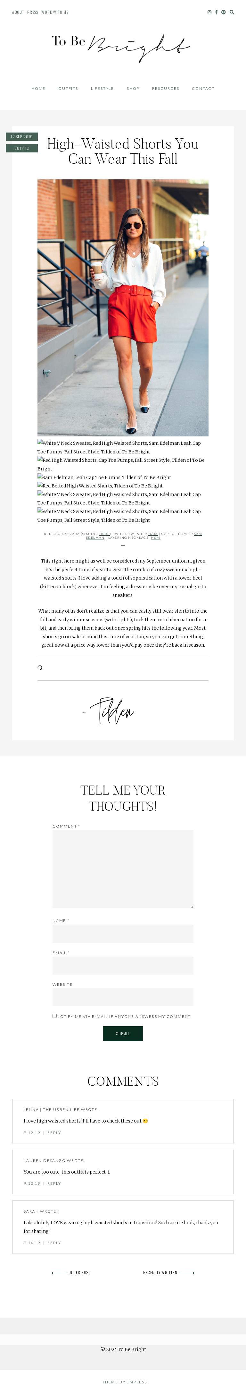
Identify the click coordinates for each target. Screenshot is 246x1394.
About (18, 12)
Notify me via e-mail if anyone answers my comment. (124, 1016)
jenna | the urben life (52, 1109)
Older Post (79, 1272)
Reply (54, 1132)
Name (61, 920)
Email (61, 952)
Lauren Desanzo (45, 1160)
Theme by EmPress (124, 1382)
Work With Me (54, 12)
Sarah (31, 1211)
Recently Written (160, 1272)
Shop (133, 88)
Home (38, 88)
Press (32, 12)
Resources (165, 88)
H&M (153, 534)
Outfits (68, 88)
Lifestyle (102, 88)
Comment (66, 826)
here (104, 534)
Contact (203, 88)
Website (63, 984)
